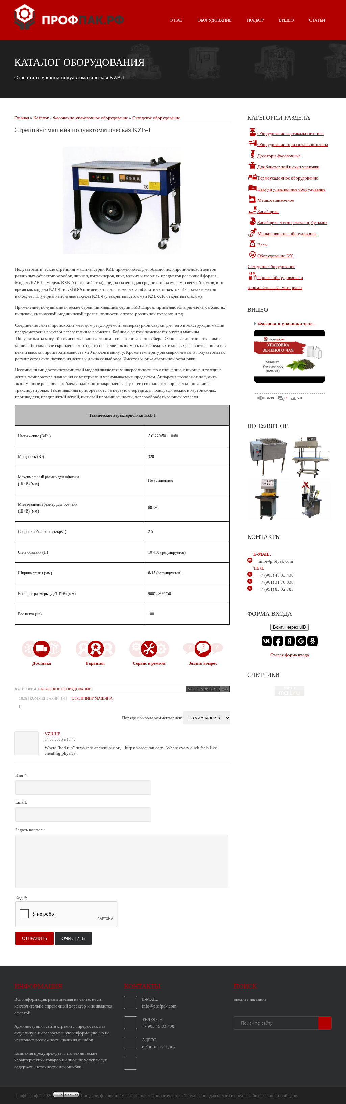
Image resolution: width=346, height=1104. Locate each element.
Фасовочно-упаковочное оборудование (90, 117)
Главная (21, 117)
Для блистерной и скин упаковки (288, 166)
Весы (262, 244)
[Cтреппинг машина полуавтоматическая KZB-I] (122, 257)
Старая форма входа (289, 654)
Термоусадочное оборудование (287, 178)
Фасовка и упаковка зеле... (287, 323)
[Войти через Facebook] (278, 641)
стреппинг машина (92, 698)
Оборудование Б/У (275, 255)
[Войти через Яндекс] (290, 641)
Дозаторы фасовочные (279, 155)
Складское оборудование (156, 117)
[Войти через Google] (301, 641)
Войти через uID (289, 627)
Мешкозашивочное (275, 200)
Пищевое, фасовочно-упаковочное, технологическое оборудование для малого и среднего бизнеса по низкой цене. (189, 1095)
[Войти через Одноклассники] (312, 641)
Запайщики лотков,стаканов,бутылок (292, 222)
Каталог (41, 117)
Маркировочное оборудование (287, 233)
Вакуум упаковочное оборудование (291, 189)
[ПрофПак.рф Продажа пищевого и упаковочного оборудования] (69, 26)
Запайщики (268, 211)
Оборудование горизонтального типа (292, 144)
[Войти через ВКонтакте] (267, 641)
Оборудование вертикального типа (290, 133)
